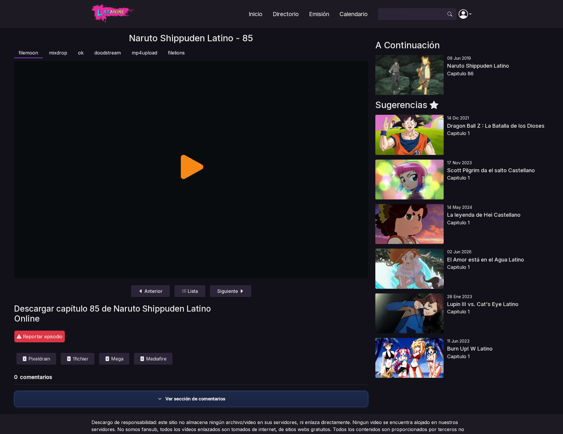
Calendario (354, 14)
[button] (465, 14)
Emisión (319, 14)
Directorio (286, 14)
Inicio (255, 14)
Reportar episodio (41, 336)
